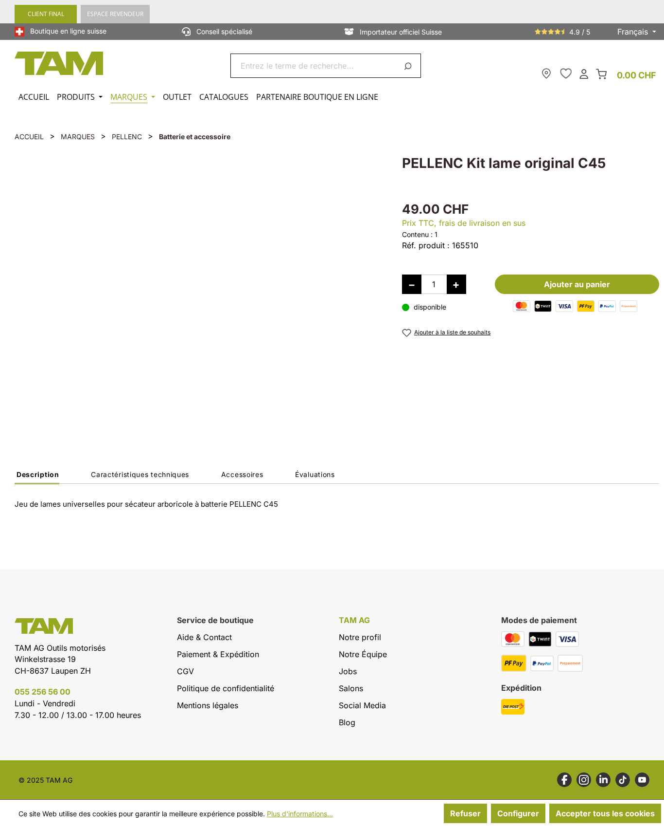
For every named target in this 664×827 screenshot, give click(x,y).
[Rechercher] (409, 66)
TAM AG (354, 620)
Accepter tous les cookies (605, 813)
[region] (198, 290)
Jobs (348, 671)
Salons (351, 688)
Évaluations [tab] (315, 474)
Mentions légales (207, 705)
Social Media (362, 705)
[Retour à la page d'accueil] (59, 63)
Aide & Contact (204, 637)
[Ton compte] (584, 73)
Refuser (465, 813)
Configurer (518, 813)
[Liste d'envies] (566, 73)
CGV (185, 671)
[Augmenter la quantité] (456, 284)
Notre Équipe (363, 654)
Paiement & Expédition (218, 654)
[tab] (37, 477)
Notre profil (360, 637)
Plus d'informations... (300, 813)
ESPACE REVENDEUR (115, 14)
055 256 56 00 (42, 692)
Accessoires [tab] (242, 474)
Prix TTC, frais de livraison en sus (463, 223)
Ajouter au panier (577, 284)
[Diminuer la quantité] (411, 284)
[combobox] (314, 66)
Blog (347, 722)
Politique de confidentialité (225, 688)
